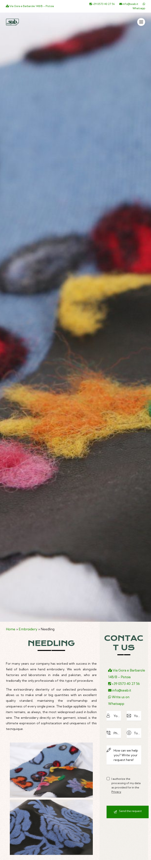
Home (10, 629)
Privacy (116, 791)
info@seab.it (130, 3)
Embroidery (28, 629)
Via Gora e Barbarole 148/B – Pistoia (31, 6)
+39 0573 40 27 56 (103, 3)
